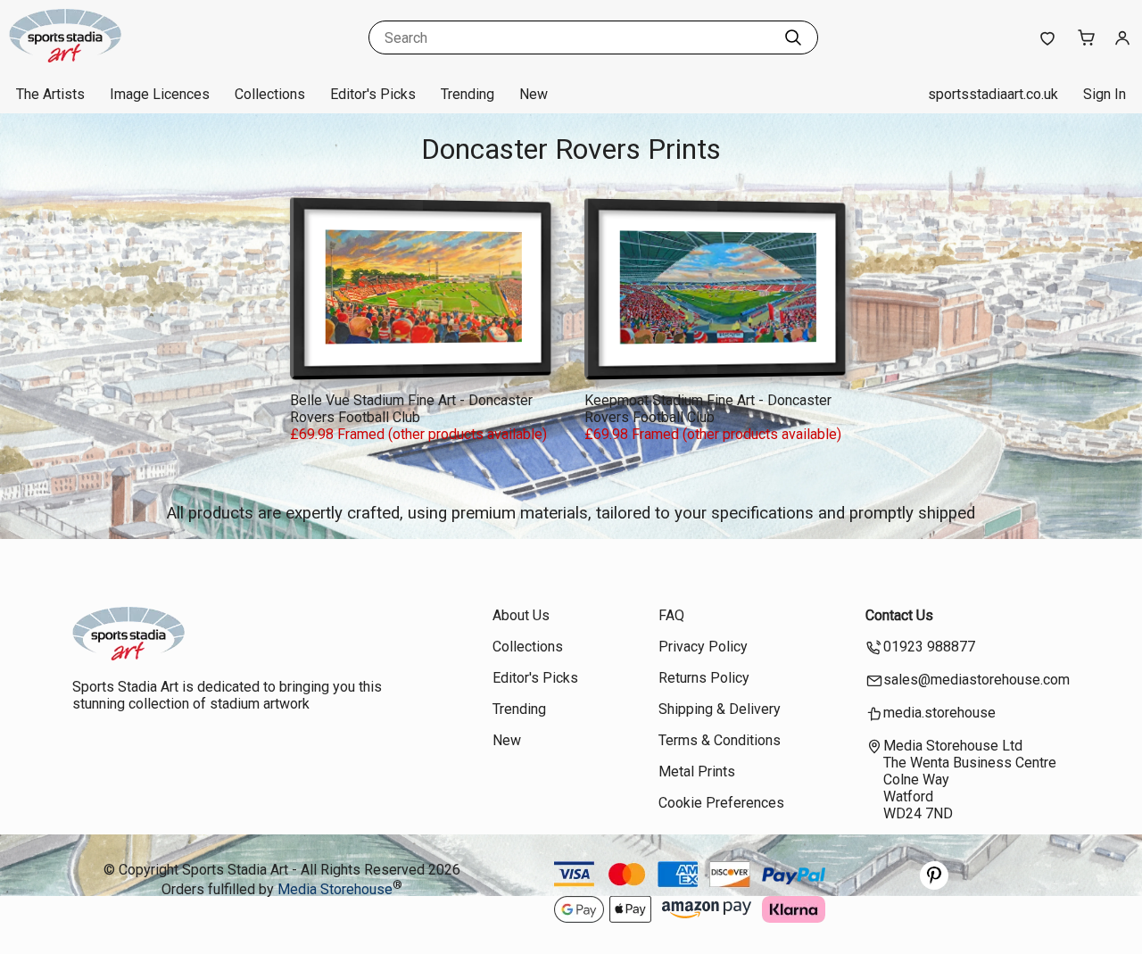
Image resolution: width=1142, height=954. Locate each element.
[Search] (793, 37)
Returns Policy (703, 677)
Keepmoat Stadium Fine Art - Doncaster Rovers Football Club (708, 409)
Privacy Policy (703, 646)
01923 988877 (929, 646)
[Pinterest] (934, 884)
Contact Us (899, 615)
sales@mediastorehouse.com (976, 679)
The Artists (50, 94)
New (533, 94)
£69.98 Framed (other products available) (418, 434)
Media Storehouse (335, 890)
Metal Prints (696, 771)
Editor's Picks (373, 94)
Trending (467, 94)
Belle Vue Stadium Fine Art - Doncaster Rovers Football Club (411, 409)
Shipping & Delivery (719, 709)
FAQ (671, 615)
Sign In (1104, 94)
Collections (270, 94)
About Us (521, 615)
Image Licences (160, 94)
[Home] (120, 57)
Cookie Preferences (721, 802)
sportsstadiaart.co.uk (993, 94)
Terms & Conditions (719, 740)
